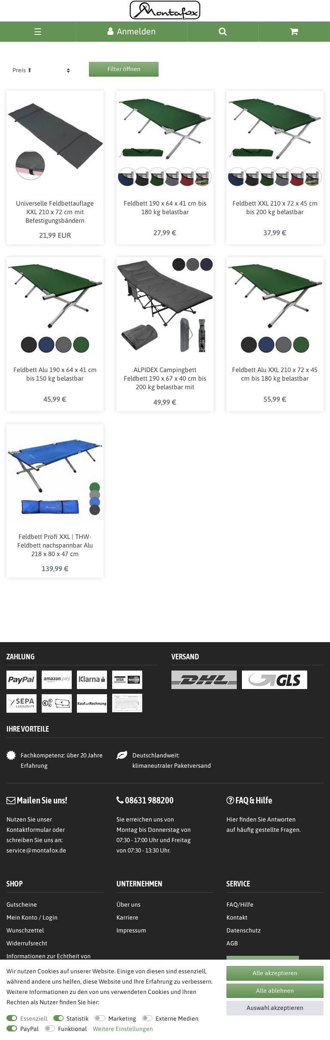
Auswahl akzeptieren (275, 1007)
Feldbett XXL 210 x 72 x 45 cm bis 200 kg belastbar (275, 207)
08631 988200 (149, 800)
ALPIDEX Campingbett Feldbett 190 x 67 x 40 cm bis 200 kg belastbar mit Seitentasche (165, 379)
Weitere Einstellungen (123, 1028)
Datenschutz (243, 930)
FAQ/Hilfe (240, 904)
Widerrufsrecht (26, 943)
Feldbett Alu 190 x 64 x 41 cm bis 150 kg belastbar (55, 374)
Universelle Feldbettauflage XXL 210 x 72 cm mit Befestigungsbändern (55, 212)
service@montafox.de (36, 850)
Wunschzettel (25, 930)
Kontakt (237, 917)
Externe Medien (177, 1018)
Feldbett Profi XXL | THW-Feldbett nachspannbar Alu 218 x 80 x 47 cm (55, 545)
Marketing (122, 1018)
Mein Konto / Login (32, 917)
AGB (232, 943)
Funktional (72, 1028)
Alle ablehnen (275, 990)
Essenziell (33, 1018)
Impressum (131, 930)
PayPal (29, 1028)
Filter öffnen (124, 68)
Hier (232, 819)
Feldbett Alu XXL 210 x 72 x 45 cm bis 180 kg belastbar (275, 374)
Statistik (78, 1018)
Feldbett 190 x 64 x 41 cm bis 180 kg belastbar (165, 207)
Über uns (128, 904)
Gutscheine (21, 904)
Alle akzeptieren (275, 972)
